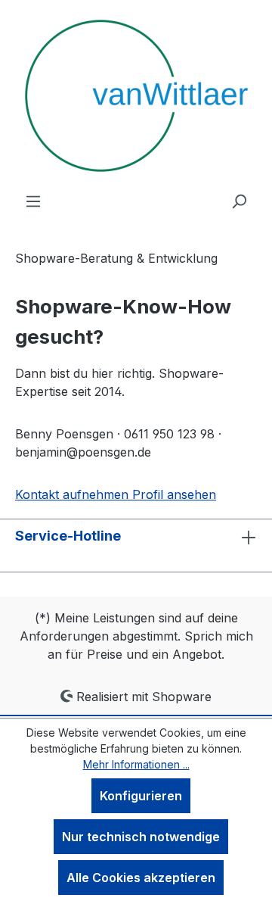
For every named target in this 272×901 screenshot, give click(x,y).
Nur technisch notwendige (141, 836)
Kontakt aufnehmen (73, 494)
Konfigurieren (141, 795)
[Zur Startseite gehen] (136, 95)
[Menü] (33, 201)
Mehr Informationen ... (136, 764)
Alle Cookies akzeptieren (140, 877)
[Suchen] (239, 201)
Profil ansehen (174, 494)
